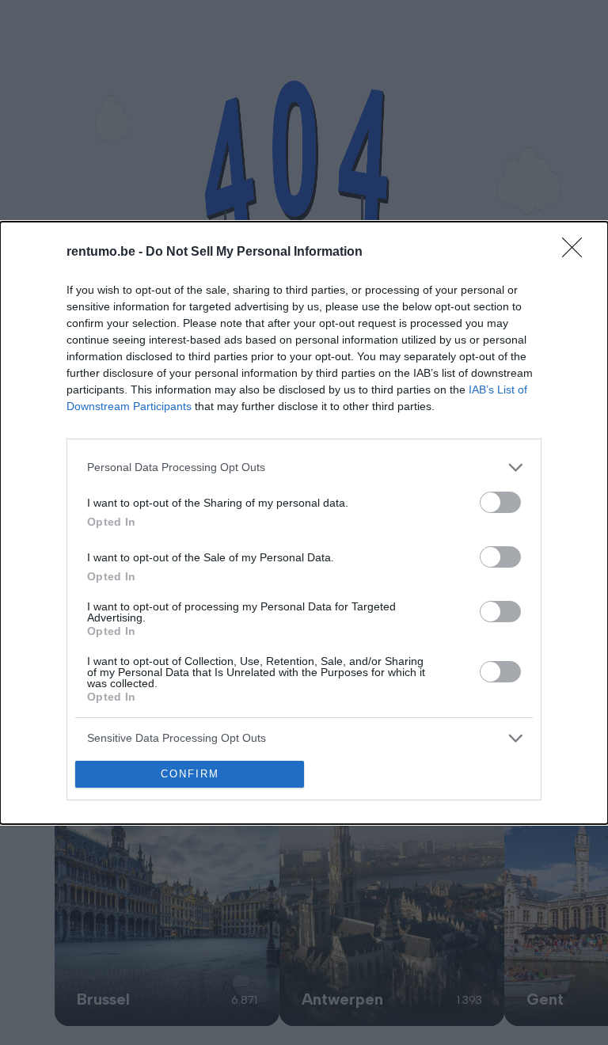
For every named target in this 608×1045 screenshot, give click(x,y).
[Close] (577, 253)
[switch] (500, 502)
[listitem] (304, 467)
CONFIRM (190, 774)
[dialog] (304, 523)
